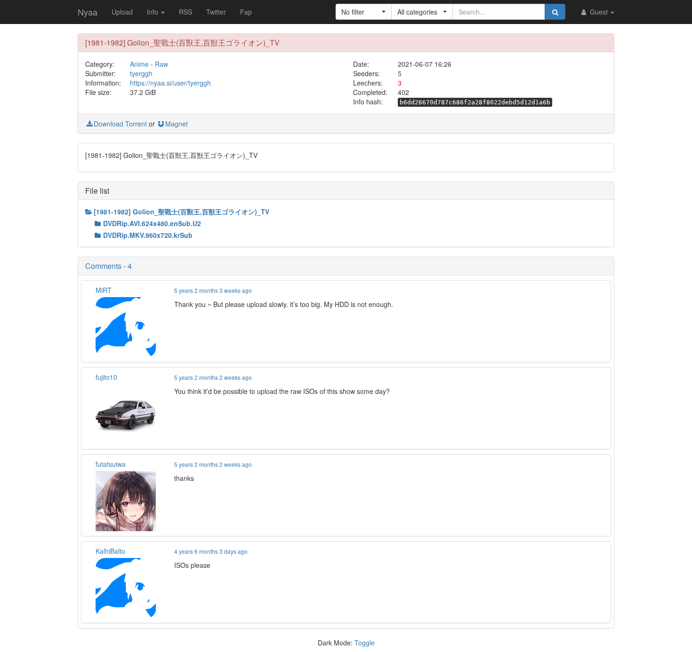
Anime (139, 64)
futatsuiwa (111, 464)
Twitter (216, 11)
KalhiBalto (110, 551)
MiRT (104, 290)
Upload (122, 11)
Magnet (176, 123)
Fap (246, 11)
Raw (161, 64)
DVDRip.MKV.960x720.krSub (148, 235)
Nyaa (87, 12)
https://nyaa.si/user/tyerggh (170, 82)
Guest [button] (599, 11)
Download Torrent (120, 123)
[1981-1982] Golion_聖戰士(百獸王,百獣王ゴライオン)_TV (181, 211)
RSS (185, 11)
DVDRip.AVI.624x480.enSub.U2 (152, 223)
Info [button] (153, 11)
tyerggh (141, 73)
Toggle (364, 642)
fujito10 (106, 377)
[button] (364, 12)
